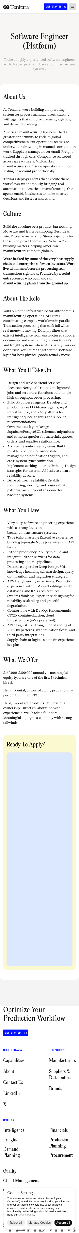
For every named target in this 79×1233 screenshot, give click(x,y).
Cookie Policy (26, 1214)
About (8, 1071)
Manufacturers (62, 1060)
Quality (9, 1171)
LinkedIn (11, 1093)
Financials (58, 1130)
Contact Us (13, 1082)
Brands (55, 1088)
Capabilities (13, 1060)
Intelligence (13, 1130)
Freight (10, 1140)
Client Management (21, 1180)
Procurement (61, 1155)
